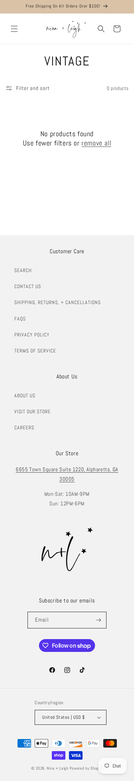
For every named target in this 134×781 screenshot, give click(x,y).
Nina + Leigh (57, 768)
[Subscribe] (98, 620)
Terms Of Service (35, 350)
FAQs (20, 318)
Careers (24, 427)
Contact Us (27, 286)
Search (23, 270)
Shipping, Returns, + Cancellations (57, 302)
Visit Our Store (32, 411)
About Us (24, 395)
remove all (96, 143)
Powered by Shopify (86, 768)
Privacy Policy (32, 334)
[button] (14, 29)
